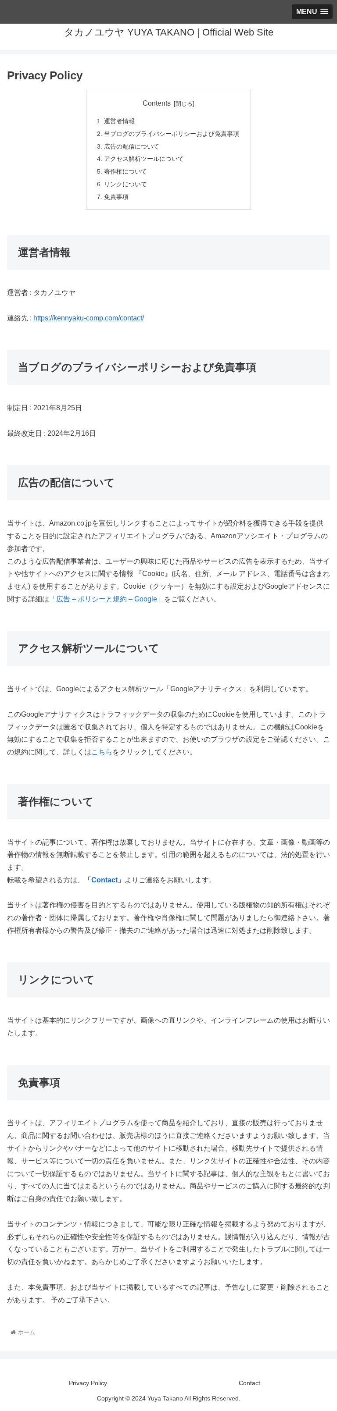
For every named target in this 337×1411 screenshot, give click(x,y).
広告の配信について (131, 146)
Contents (157, 103)
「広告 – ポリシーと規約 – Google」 (106, 599)
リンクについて (125, 184)
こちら (101, 752)
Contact (104, 880)
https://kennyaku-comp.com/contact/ (88, 318)
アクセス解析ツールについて (144, 158)
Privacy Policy (88, 1382)
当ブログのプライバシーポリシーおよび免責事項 (171, 133)
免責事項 (116, 196)
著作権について (125, 171)
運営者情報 (119, 120)
